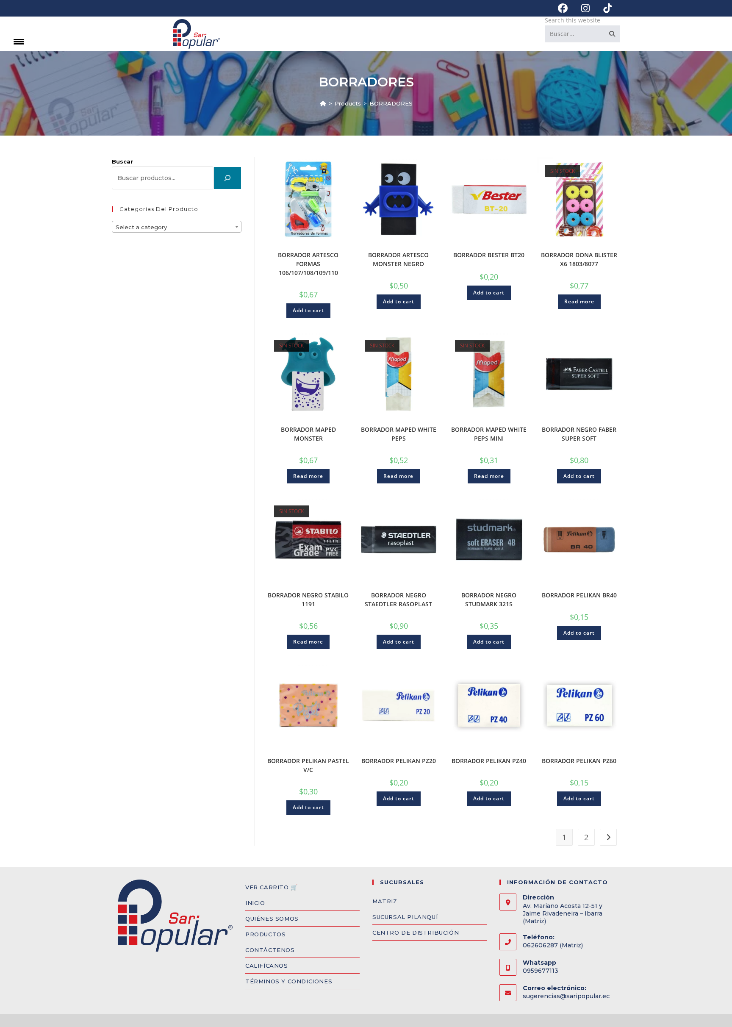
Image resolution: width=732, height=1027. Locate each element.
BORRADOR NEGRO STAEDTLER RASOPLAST (398, 599)
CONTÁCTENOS (270, 950)
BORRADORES (391, 103)
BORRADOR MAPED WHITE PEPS (398, 433)
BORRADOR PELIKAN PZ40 (489, 761)
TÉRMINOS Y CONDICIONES (288, 981)
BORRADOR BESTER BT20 (488, 255)
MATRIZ (384, 901)
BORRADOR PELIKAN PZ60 (579, 761)
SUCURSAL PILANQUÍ (405, 916)
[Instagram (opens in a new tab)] (585, 8)
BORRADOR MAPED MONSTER (308, 433)
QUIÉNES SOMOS (272, 918)
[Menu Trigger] (18, 41)
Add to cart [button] (308, 310)
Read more (579, 301)
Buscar (122, 161)
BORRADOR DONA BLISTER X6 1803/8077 (579, 259)
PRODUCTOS (265, 934)
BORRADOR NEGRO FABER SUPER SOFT (579, 433)
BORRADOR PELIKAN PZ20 (398, 761)
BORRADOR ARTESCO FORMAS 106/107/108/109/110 (308, 264)
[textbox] (176, 227)
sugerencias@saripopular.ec (566, 996)
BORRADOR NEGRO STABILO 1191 (308, 599)
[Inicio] (323, 103)
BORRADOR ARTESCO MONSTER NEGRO (398, 259)
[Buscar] (227, 178)
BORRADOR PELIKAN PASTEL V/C (308, 765)
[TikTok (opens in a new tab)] (604, 8)
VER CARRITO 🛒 (271, 887)
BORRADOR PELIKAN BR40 (579, 595)
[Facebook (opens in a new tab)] (562, 8)
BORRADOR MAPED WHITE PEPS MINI (489, 433)
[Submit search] (612, 33)
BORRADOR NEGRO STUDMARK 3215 (488, 599)
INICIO (255, 902)
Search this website (572, 20)
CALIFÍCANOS (266, 965)
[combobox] (176, 227)
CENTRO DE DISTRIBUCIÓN (415, 932)
